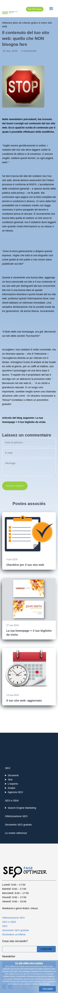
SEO (7, 768)
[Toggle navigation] (51, 8)
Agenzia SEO (15, 792)
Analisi (11, 788)
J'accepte (47, 988)
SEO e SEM (12, 800)
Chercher (46, 949)
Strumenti (13, 775)
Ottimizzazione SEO (16, 816)
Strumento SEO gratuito (18, 824)
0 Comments (29, 51)
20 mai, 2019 (10, 51)
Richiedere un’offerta (13, 934)
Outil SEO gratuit (35, 9)
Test (10, 779)
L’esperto (13, 783)
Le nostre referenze (16, 833)
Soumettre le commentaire (14, 486)
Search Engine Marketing (22, 807)
